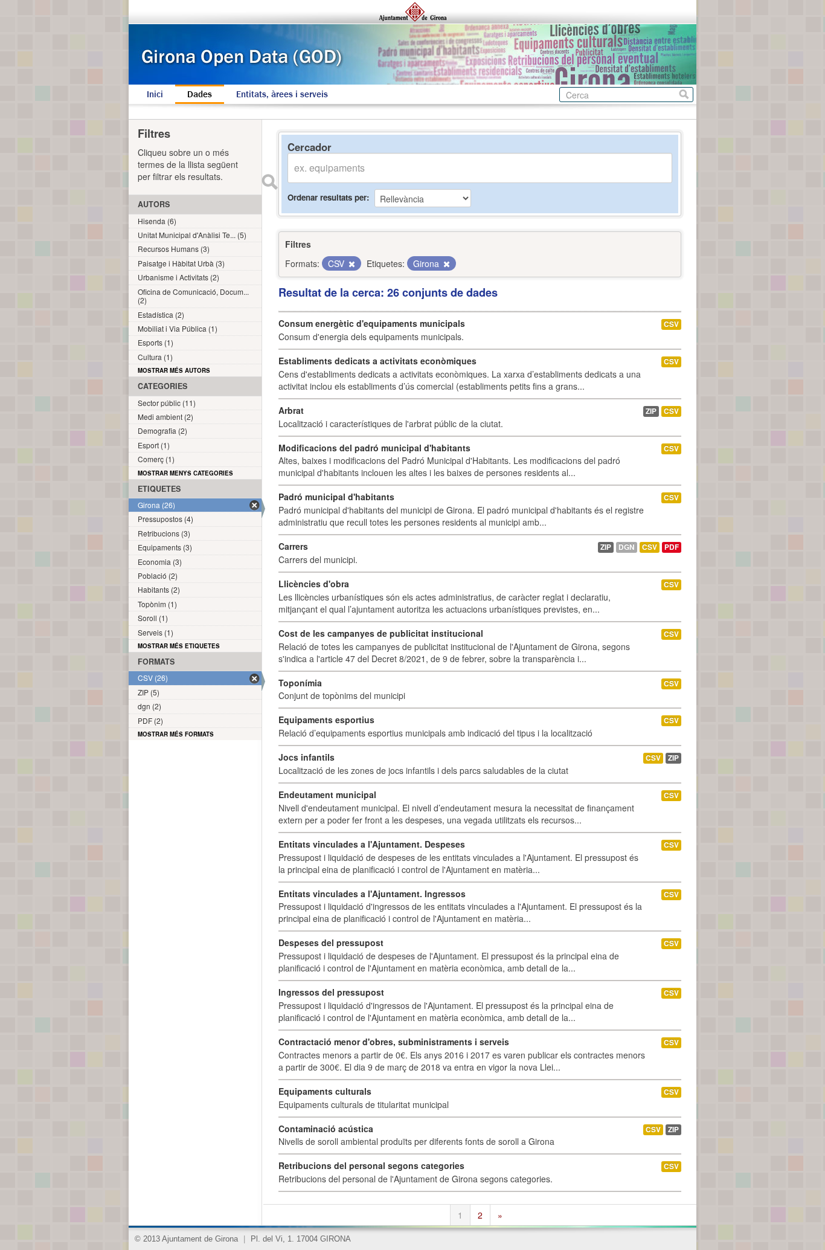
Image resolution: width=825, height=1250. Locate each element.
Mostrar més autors (174, 370)
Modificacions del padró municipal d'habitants (374, 448)
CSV (671, 324)
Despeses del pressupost (331, 942)
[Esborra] (351, 264)
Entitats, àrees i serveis (282, 94)
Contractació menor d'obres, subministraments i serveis (393, 1042)
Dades (199, 94)
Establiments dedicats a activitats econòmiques (377, 361)
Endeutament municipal (327, 794)
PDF (671, 547)
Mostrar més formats (176, 734)
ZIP (651, 411)
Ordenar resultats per (327, 197)
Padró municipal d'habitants (336, 497)
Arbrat (291, 410)
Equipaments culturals (324, 1091)
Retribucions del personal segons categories (371, 1165)
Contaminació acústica (325, 1129)
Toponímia (300, 683)
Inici (155, 94)
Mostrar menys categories (185, 473)
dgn (626, 547)
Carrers (293, 546)
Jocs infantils (306, 757)
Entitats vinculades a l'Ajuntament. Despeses (371, 844)
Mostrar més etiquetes (179, 646)
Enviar (269, 182)
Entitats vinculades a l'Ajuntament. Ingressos (372, 894)
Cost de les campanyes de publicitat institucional (380, 633)
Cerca (684, 94)
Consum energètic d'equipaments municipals (371, 323)
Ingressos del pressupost (331, 992)
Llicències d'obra (313, 584)
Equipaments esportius (326, 720)
